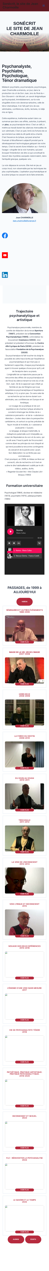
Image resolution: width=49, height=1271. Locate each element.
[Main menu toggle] (43, 5)
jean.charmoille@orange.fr (24, 221)
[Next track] (14, 543)
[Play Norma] (10, 531)
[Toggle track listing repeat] (19, 543)
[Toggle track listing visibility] (39, 543)
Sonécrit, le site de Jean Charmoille (20, 5)
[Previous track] (9, 543)
